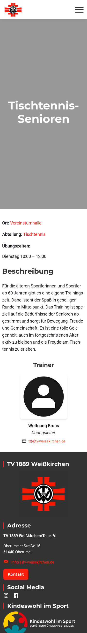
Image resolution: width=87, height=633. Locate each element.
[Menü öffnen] (79, 9)
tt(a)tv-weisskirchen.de (47, 441)
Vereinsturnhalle (26, 222)
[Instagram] (6, 595)
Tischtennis (34, 234)
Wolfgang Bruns (43, 425)
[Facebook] (16, 595)
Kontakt (16, 574)
